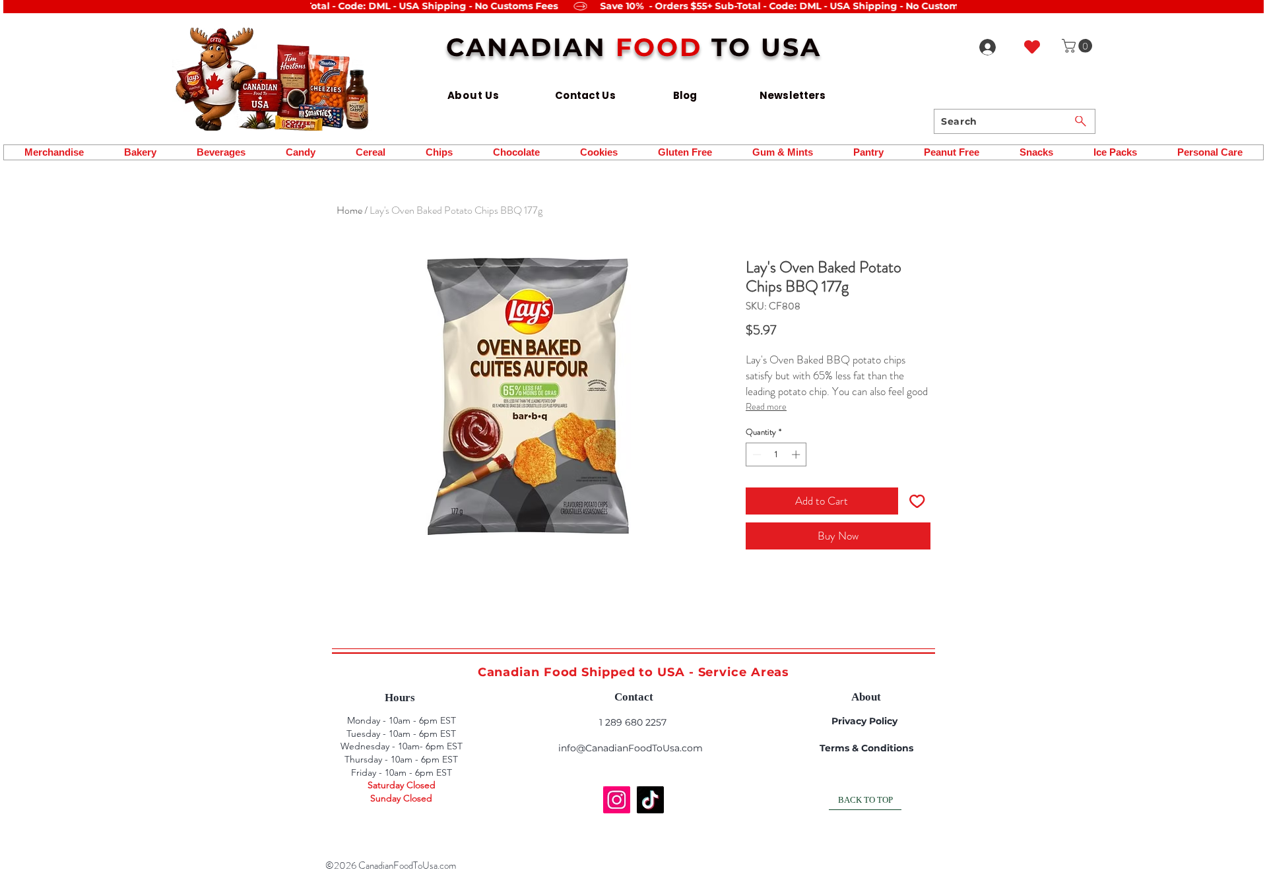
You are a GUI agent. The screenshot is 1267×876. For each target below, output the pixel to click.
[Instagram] (616, 799)
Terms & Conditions (866, 748)
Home (349, 210)
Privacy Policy (864, 721)
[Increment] (797, 454)
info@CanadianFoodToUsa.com (630, 748)
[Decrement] (755, 454)
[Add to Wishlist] (917, 501)
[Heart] (1032, 46)
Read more (766, 406)
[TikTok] (650, 799)
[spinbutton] (776, 454)
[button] (1078, 46)
